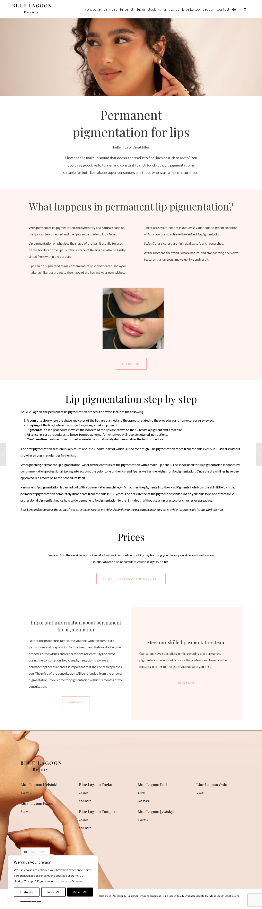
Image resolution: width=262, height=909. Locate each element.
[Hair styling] (3, 454)
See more (85, 800)
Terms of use (104, 895)
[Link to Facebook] (253, 9)
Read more (76, 702)
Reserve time (131, 364)
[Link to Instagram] (245, 9)
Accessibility (119, 895)
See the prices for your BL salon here (131, 578)
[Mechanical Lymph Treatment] (259, 454)
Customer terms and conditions (144, 895)
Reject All (53, 892)
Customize (27, 892)
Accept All (80, 892)
